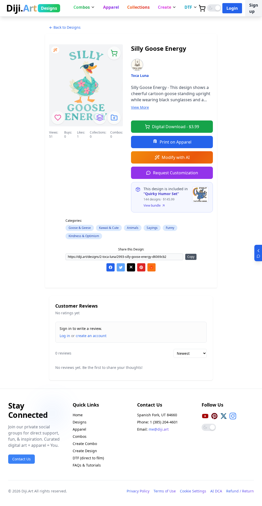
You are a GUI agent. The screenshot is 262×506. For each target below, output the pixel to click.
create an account (91, 335)
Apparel (111, 7)
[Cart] (202, 8)
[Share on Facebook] (110, 267)
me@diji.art (159, 429)
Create (164, 7)
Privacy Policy (138, 491)
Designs (49, 8)
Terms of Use (165, 491)
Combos (81, 7)
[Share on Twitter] (121, 267)
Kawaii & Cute (109, 228)
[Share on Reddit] (151, 267)
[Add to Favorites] (57, 117)
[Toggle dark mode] (214, 8)
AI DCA (216, 491)
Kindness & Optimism (84, 236)
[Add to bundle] (99, 117)
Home (78, 414)
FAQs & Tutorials (87, 465)
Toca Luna (140, 75)
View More (140, 107)
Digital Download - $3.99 (175, 126)
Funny (170, 228)
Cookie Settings (193, 491)
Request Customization (175, 173)
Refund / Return (240, 491)
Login (232, 8)
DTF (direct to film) (88, 458)
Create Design (85, 450)
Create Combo (85, 443)
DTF (188, 7)
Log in (65, 335)
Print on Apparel (175, 142)
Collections (138, 7)
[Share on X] (131, 267)
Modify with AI (176, 157)
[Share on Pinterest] (141, 267)
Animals (132, 228)
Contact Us (21, 459)
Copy (190, 257)
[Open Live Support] (258, 253)
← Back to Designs (65, 27)
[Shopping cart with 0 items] (202, 8)
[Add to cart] (114, 53)
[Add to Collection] (114, 117)
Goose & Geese (80, 228)
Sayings (152, 228)
